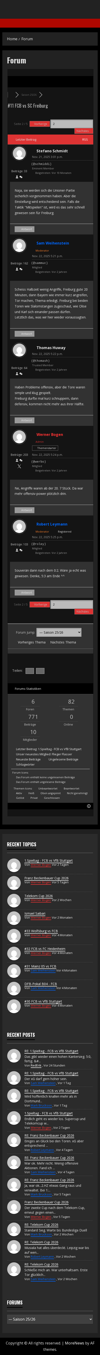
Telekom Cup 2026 (38, 896)
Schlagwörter (25, 764)
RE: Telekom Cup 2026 (41, 1224)
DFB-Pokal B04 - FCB (40, 984)
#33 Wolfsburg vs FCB (41, 931)
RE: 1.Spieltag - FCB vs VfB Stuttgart (51, 1051)
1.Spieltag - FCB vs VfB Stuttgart (59, 749)
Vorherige (40, 124)
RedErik (36, 1065)
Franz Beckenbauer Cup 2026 (46, 878)
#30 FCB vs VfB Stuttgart (43, 1001)
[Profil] (17, 177)
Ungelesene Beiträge (63, 759)
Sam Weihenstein (53, 243)
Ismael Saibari (34, 913)
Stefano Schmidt (52, 150)
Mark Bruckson (41, 1105)
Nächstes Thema (64, 642)
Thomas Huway (51, 347)
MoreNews (74, 1343)
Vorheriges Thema (31, 642)
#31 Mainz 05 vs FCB (40, 966)
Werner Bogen (50, 434)
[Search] (96, 23)
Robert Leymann (52, 524)
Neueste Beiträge (28, 759)
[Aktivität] (21, 177)
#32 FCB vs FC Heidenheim (44, 948)
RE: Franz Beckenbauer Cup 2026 (49, 1135)
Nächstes (83, 131)
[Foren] (11, 94)
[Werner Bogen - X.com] (19, 467)
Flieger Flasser (62, 754)
